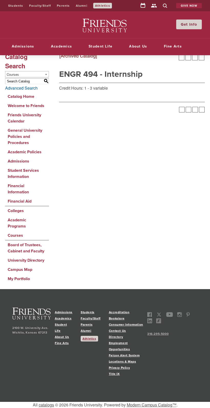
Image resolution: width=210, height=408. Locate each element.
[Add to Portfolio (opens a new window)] (181, 57)
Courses (15, 235)
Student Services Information (23, 173)
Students (15, 5)
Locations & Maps (122, 361)
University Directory (26, 260)
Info (193, 24)
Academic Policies (24, 152)
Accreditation (119, 312)
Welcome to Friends (26, 106)
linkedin (149, 320)
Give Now (189, 6)
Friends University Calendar (24, 118)
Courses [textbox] (13, 74)
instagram (179, 314)
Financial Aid (20, 201)
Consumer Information (126, 324)
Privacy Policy (119, 367)
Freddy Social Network (158, 320)
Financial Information (18, 189)
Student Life (100, 46)
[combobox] (27, 74)
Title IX (114, 374)
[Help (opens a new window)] (201, 57)
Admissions (23, 46)
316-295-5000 (158, 333)
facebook (149, 314)
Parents (63, 5)
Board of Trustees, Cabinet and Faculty (26, 248)
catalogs (46, 405)
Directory (154, 6)
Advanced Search (21, 88)
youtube (169, 314)
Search (165, 6)
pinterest (188, 314)
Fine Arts (173, 46)
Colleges (16, 211)
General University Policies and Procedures (25, 136)
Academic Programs (17, 223)
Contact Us (117, 330)
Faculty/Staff (40, 5)
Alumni (81, 5)
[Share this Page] (188, 57)
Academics (61, 46)
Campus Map (20, 269)
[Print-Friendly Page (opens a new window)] (195, 57)
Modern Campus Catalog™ (151, 405)
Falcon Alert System (124, 355)
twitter (159, 314)
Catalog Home (21, 96)
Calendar (143, 5)
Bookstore (116, 318)
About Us (138, 46)
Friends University (98, 22)
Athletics (102, 5)
